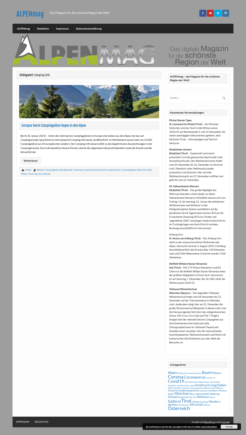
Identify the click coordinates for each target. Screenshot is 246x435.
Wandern (214, 401)
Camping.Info (113, 169)
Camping (77, 169)
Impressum (62, 28)
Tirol (30, 173)
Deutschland (215, 382)
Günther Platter (183, 385)
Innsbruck (202, 385)
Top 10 (37, 173)
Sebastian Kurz (186, 397)
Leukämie (203, 391)
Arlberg (181, 373)
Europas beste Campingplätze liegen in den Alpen (53, 125)
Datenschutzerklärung (89, 28)
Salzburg (214, 393)
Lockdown (213, 390)
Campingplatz (128, 169)
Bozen (217, 372)
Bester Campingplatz (48, 169)
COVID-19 (210, 378)
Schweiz (173, 397)
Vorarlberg (204, 402)
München (181, 393)
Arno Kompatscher (192, 373)
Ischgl (213, 385)
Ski (195, 397)
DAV (187, 382)
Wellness (173, 404)
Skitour (212, 397)
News (24, 173)
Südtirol (174, 401)
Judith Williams (216, 388)
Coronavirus (194, 377)
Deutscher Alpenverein (199, 382)
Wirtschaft (196, 404)
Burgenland (66, 169)
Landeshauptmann (188, 390)
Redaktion (43, 28)
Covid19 (176, 381)
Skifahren (203, 397)
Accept (229, 426)
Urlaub (195, 401)
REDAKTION (41, 422)
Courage (225, 422)
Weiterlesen (31, 160)
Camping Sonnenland (94, 169)
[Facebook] (202, 13)
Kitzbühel (173, 390)
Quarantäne (202, 393)
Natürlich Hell (144, 169)
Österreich (179, 408)
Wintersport (184, 405)
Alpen (172, 372)
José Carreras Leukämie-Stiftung (196, 388)
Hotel (28, 169)
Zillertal (46, 173)
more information (209, 426)
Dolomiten (172, 385)
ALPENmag (30, 14)
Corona (175, 377)
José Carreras (174, 388)
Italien (221, 385)
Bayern (208, 372)
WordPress (210, 422)
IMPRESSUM (22, 422)
